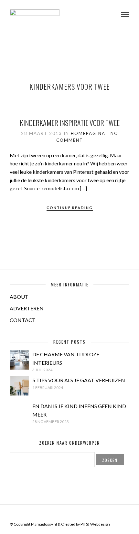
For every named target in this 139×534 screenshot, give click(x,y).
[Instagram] (82, 514)
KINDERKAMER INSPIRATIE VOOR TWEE (70, 122)
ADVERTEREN (27, 308)
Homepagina (88, 133)
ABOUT (19, 297)
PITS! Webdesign (95, 524)
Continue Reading (70, 208)
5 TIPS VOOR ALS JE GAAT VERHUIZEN (78, 380)
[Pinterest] (73, 514)
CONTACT (23, 320)
